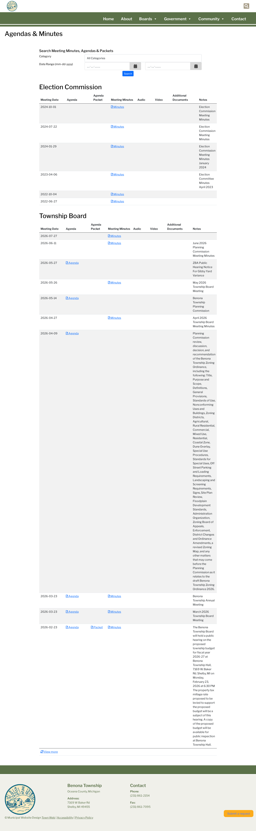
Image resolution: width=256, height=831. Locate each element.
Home (108, 19)
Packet (98, 627)
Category (45, 56)
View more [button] (50, 751)
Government (175, 19)
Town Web (48, 817)
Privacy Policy (84, 817)
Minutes (118, 107)
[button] (135, 66)
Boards (145, 19)
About (126, 19)
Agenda (73, 263)
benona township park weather (210, 792)
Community (209, 19)
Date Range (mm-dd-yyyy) (56, 64)
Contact (238, 19)
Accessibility (65, 817)
